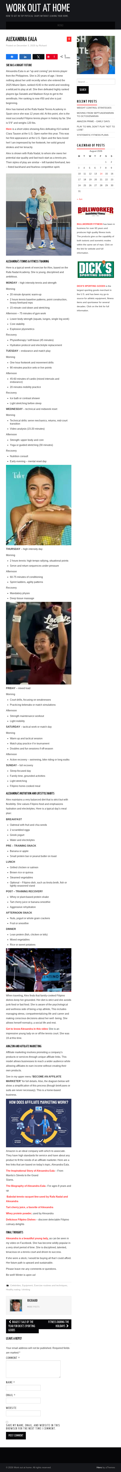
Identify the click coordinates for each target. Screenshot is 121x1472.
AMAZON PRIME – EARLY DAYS (93, 121)
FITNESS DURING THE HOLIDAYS (58, 1324)
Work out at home (38, 8)
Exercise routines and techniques (50, 1285)
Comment (13, 1358)
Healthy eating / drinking (18, 1289)
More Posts (33, 1307)
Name (10, 1382)
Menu (60, 25)
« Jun (79, 199)
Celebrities (15, 1285)
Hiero (99, 1467)
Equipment (27, 1285)
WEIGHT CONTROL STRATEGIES (94, 107)
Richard (43, 45)
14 (101, 173)
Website (11, 1408)
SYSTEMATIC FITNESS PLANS (92, 135)
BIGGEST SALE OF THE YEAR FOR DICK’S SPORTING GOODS (21, 1326)
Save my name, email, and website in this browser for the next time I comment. (33, 1427)
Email (11, 1395)
